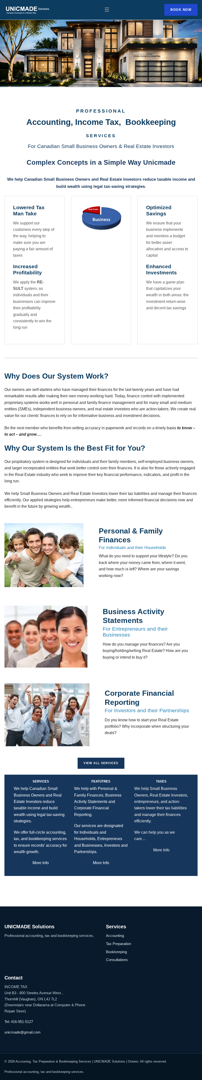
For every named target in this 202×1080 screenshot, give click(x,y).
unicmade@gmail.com (22, 1032)
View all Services (101, 763)
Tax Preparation (118, 944)
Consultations (117, 960)
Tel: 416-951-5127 (18, 1022)
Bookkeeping (116, 952)
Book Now (180, 10)
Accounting (115, 935)
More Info (41, 863)
